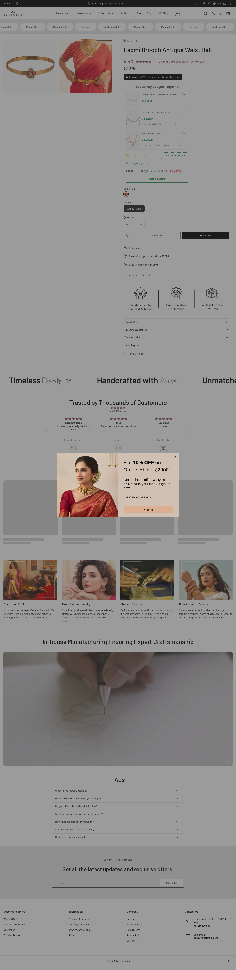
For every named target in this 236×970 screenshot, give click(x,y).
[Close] (175, 457)
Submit (148, 509)
